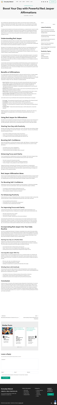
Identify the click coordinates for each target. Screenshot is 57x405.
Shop (20, 1)
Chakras (42, 55)
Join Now (53, 1)
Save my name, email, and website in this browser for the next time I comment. (15, 374)
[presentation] (7, 330)
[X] (53, 403)
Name (2, 372)
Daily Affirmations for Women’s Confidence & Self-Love (19, 338)
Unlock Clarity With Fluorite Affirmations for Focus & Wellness (31, 338)
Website (28, 372)
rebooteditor (27, 15)
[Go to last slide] (3, 337)
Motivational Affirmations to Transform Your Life (9, 317)
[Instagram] (44, 2)
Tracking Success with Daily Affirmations (6, 338)
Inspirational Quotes (44, 56)
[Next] (35, 337)
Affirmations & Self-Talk (28, 5)
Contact (27, 1)
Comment (3, 359)
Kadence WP (21, 403)
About (23, 1)
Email (15, 372)
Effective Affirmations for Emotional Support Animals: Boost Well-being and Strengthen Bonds (48, 31)
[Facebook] (42, 2)
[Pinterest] (45, 2)
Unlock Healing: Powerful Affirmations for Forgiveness (30, 317)
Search (42, 22)
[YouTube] (47, 2)
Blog (31, 1)
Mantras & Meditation (45, 58)
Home (17, 1)
